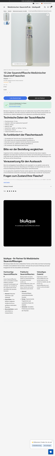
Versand (9, 80)
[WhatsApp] (13, 191)
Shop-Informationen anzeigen (14, 106)
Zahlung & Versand (8, 186)
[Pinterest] (11, 191)
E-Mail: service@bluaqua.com (28, 1)
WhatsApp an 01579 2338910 (24, 179)
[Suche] (44, 7)
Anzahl (5, 89)
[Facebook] (7, 191)
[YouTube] (33, 3)
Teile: (5, 191)
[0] (50, 7)
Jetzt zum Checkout (40, 98)
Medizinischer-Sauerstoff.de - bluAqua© (24, 7)
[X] (9, 191)
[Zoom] (48, 15)
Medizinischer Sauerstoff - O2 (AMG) (20, 11)
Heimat (5, 11)
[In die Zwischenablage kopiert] (15, 191)
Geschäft (9, 11)
